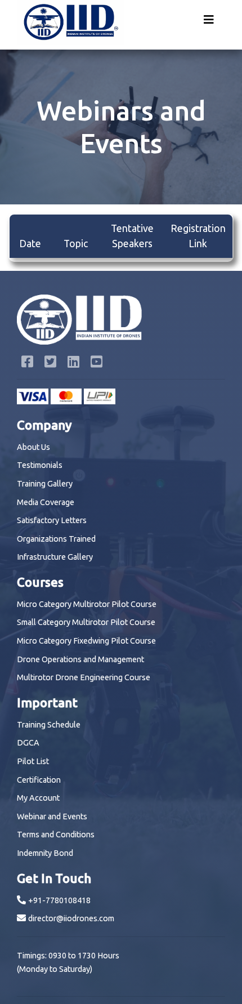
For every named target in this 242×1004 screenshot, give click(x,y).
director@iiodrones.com (71, 918)
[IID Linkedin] (74, 363)
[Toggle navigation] (209, 22)
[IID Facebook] (28, 363)
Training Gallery (45, 483)
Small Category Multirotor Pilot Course (86, 622)
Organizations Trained (56, 538)
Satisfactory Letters (52, 520)
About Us (33, 447)
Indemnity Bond (45, 853)
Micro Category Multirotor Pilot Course (86, 604)
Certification (39, 779)
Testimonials (39, 465)
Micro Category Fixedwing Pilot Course (86, 640)
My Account (38, 797)
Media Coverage (45, 502)
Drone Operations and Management (80, 659)
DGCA (28, 742)
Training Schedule (48, 724)
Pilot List (33, 761)
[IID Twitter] (51, 363)
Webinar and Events (52, 816)
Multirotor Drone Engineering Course (83, 677)
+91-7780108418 (59, 900)
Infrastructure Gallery (55, 556)
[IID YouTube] (96, 363)
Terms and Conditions (56, 834)
